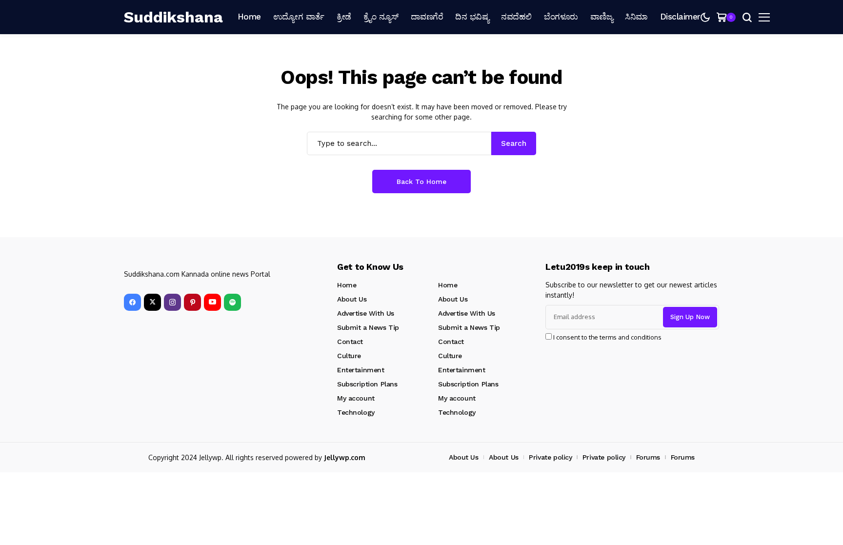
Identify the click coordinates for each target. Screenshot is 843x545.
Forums (648, 457)
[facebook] (132, 302)
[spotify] (232, 302)
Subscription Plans (367, 384)
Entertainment (360, 370)
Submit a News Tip (368, 327)
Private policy (550, 457)
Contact (350, 341)
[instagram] (172, 302)
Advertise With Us (365, 313)
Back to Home (421, 181)
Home (346, 285)
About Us (352, 299)
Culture (349, 356)
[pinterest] (192, 302)
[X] (152, 302)
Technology (356, 412)
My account (356, 398)
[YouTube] (212, 302)
